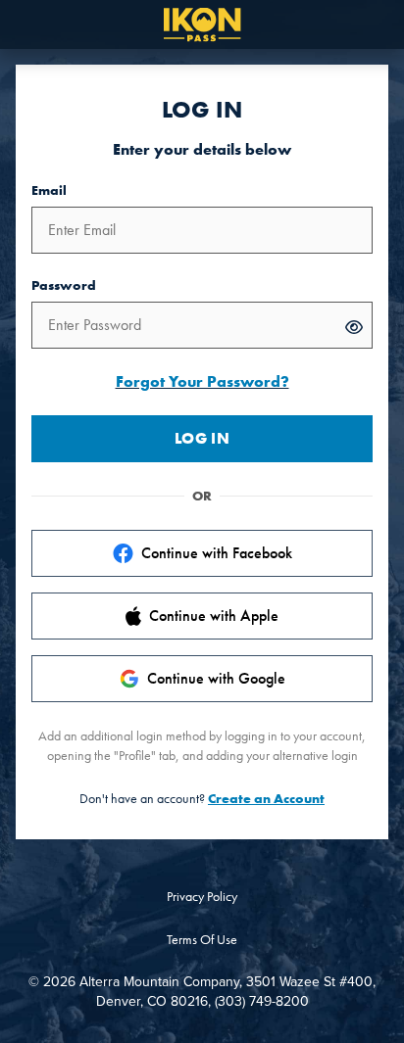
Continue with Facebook (216, 553)
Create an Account (266, 798)
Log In (202, 438)
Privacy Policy (202, 896)
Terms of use (202, 939)
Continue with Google (216, 678)
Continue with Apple (213, 615)
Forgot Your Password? (202, 381)
